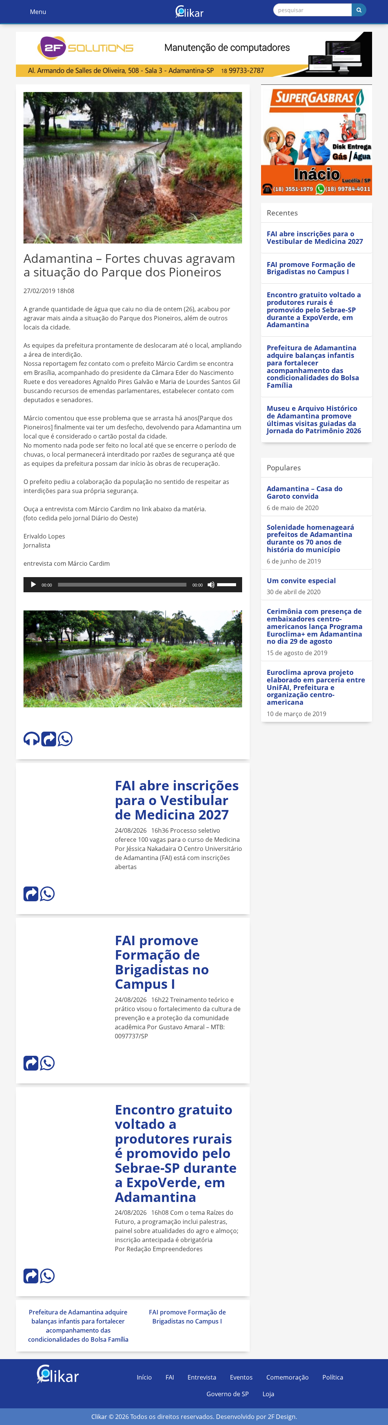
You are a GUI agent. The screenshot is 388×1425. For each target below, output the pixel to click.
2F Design (282, 1417)
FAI (170, 1377)
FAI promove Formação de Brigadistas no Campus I (162, 962)
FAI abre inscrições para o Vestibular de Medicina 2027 (177, 799)
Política (332, 1377)
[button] (235, 617)
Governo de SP (228, 1394)
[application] (132, 584)
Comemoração (287, 1377)
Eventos (241, 1377)
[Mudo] (211, 584)
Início (144, 1377)
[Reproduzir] (33, 584)
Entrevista (202, 1377)
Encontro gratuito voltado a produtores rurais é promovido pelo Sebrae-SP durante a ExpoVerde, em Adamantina (176, 1153)
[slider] (227, 584)
